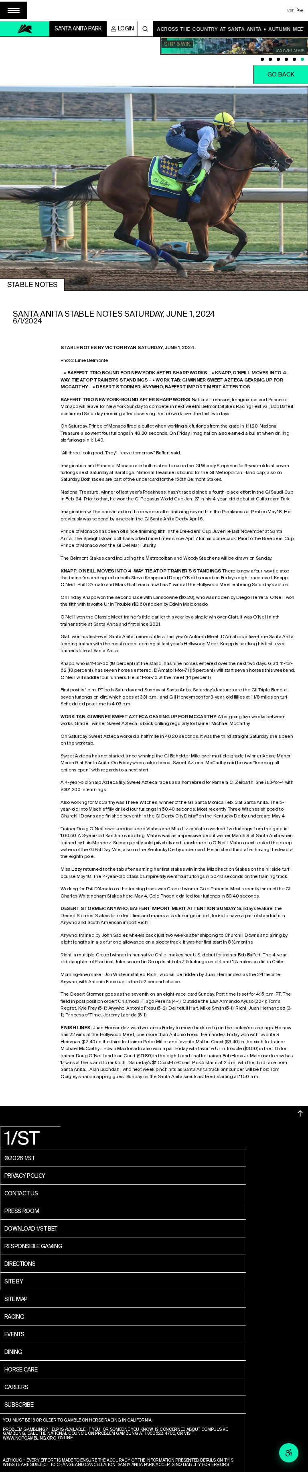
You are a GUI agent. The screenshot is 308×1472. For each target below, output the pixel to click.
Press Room (21, 1211)
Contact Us (21, 1193)
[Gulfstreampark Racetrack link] (300, 10)
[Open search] (145, 29)
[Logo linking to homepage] (25, 29)
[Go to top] (300, 1113)
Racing (14, 1316)
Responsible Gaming (33, 1246)
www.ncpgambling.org (30, 1438)
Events (14, 1334)
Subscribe (19, 1405)
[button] (13, 10)
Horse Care (21, 1369)
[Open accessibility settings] (288, 1452)
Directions (20, 1264)
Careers (16, 1387)
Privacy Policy (25, 1176)
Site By (13, 1281)
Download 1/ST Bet (31, 1228)
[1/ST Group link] (290, 10)
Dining (13, 1352)
